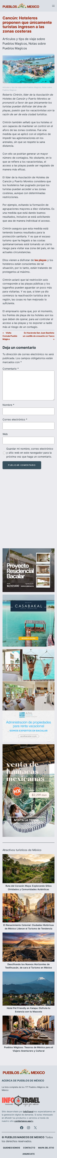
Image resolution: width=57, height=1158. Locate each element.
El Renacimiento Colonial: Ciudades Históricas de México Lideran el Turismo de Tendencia (28, 927)
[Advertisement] (28, 511)
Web (5, 434)
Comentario (11, 368)
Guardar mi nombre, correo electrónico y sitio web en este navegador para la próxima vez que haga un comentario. (29, 452)
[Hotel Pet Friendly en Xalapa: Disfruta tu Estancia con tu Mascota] (28, 989)
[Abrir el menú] (53, 6)
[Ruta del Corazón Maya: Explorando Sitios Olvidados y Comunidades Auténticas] (28, 869)
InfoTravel (28, 1111)
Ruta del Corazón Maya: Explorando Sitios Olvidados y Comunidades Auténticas (29, 887)
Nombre (8, 404)
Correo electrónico (15, 419)
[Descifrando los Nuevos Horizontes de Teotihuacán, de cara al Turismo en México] (28, 948)
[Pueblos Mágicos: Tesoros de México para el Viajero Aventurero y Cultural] (28, 1031)
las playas (41, 260)
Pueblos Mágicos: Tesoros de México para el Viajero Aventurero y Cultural (28, 1049)
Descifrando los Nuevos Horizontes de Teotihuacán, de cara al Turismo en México (28, 966)
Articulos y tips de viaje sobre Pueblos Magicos (22, 87)
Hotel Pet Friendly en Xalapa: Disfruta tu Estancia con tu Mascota (28, 1010)
